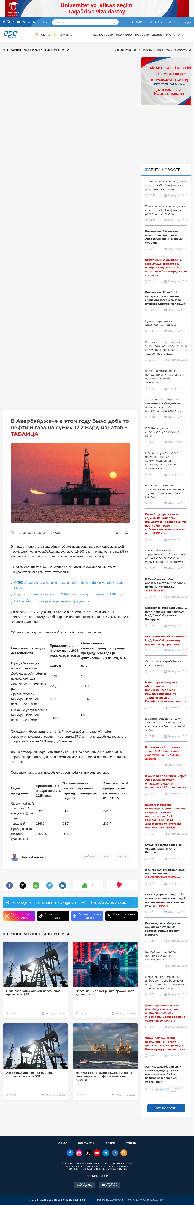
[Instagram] (8, 22)
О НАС (62, 1143)
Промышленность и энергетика (166, 50)
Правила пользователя (109, 1199)
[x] (88, 1153)
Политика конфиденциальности (146, 1199)
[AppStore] (109, 1185)
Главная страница (125, 49)
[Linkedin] (29, 22)
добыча (89, 856)
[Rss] (33, 22)
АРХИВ (110, 1143)
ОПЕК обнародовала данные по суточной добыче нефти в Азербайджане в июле (70, 585)
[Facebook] (4, 22)
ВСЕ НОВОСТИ (103, 34)
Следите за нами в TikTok (56, 916)
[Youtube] (18, 22)
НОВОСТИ (142, 34)
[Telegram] (24, 22)
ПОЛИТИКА (124, 34)
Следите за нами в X (124, 916)
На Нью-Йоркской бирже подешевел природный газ (52, 601)
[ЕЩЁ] (188, 34)
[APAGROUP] (97, 1176)
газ (106, 856)
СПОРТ (178, 34)
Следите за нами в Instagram (22, 916)
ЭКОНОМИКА (161, 34)
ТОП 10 (131, 1143)
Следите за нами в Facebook (89, 916)
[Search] (113, 22)
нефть (122, 856)
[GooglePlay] (84, 1185)
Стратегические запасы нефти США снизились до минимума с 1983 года (69, 594)
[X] (13, 22)
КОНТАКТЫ (86, 1143)
